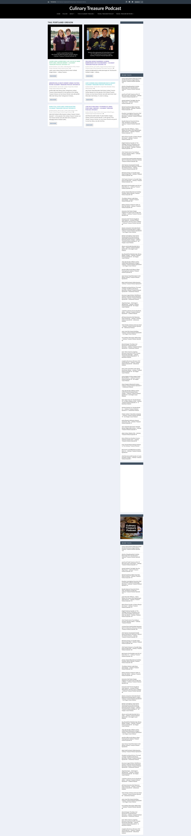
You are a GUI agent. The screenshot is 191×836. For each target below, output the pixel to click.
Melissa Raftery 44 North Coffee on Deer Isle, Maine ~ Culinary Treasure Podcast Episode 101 (131, 206)
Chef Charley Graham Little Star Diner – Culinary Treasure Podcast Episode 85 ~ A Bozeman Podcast (132, 326)
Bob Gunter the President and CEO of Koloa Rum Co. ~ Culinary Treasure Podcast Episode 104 (131, 187)
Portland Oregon (56, 112)
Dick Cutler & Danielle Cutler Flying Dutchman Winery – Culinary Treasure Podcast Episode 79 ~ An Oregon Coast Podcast (132, 371)
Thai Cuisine (104, 68)
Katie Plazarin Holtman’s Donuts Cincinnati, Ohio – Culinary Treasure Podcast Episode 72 (131, 422)
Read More (53, 76)
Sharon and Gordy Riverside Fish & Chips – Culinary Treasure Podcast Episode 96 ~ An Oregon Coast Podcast (131, 248)
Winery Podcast (65, 68)
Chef (102, 112)
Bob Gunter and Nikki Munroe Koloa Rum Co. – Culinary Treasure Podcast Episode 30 (131, 451)
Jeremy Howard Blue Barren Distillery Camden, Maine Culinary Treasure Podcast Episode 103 (131, 193)
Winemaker (55, 68)
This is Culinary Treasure (86, 14)
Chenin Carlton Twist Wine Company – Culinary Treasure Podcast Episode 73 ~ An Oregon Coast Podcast (131, 415)
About (72, 14)
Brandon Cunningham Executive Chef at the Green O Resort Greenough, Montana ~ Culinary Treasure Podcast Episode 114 (132, 115)
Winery (59, 68)
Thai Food (109, 68)
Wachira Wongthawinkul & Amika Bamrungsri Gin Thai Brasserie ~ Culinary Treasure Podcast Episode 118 (100, 63)
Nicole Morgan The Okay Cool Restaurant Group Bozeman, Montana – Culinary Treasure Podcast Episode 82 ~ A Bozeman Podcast (132, 346)
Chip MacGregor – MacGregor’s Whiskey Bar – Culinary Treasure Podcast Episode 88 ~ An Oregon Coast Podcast (130, 305)
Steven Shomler (54, 66)
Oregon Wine (71, 86)
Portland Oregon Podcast (66, 112)
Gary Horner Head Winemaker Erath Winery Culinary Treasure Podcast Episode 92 (100, 83)
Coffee (65, 110)
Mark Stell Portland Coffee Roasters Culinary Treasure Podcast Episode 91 (62, 107)
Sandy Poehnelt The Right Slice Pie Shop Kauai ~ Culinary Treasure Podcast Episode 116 (131, 102)
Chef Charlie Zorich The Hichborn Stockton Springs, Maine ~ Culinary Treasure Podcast (131, 153)
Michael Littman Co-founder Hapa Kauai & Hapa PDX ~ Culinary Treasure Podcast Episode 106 (132, 174)
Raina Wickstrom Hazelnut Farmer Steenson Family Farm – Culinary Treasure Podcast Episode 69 (131, 439)
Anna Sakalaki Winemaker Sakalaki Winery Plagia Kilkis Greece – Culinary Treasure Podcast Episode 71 (131, 428)
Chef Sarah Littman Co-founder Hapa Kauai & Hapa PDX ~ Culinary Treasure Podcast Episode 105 (132, 180)
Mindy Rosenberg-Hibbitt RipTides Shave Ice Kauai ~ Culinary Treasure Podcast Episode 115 (131, 108)
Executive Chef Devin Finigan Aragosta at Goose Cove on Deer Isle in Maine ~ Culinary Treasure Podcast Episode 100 (131, 213)
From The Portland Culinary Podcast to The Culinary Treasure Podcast (131, 445)
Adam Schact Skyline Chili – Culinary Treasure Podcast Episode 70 (131, 433)
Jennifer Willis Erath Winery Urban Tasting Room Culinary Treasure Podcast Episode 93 (64, 83)
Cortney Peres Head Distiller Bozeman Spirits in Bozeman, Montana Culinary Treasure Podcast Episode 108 (132, 160)
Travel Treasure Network (124, 14)
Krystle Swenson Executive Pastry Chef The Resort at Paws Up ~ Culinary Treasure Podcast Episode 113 (131, 123)
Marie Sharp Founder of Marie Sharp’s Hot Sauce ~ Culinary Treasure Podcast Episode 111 (132, 138)
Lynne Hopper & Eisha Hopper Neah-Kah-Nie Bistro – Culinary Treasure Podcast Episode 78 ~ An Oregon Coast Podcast (131, 378)
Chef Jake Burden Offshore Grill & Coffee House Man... (70, 2)
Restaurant (99, 68)
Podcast (105, 66)
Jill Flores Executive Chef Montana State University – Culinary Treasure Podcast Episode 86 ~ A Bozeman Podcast (131, 319)
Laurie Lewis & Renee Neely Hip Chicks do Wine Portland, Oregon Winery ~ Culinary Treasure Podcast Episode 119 (64, 63)
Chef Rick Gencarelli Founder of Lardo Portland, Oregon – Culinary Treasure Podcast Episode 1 (99, 108)
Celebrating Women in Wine (69, 66)
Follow (65, 14)
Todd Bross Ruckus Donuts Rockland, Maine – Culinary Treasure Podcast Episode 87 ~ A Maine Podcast (131, 312)
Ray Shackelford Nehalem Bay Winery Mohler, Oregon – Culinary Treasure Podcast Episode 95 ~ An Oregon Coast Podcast (131, 256)
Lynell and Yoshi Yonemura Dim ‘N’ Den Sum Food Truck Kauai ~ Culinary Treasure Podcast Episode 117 (131, 95)
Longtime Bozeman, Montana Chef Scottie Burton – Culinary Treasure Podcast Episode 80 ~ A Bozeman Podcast (131, 363)
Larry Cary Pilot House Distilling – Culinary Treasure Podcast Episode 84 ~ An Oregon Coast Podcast (131, 333)
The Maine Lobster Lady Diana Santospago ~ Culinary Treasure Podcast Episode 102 (130, 200)
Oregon (66, 86)
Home (58, 14)
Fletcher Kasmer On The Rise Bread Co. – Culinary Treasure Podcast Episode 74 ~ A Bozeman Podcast (131, 409)
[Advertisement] (132, 47)
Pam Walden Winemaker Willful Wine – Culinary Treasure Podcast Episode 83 (131, 339)
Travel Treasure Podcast (105, 14)
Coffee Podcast (71, 110)
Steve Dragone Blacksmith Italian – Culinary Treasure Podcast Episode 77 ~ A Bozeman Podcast (131, 386)
